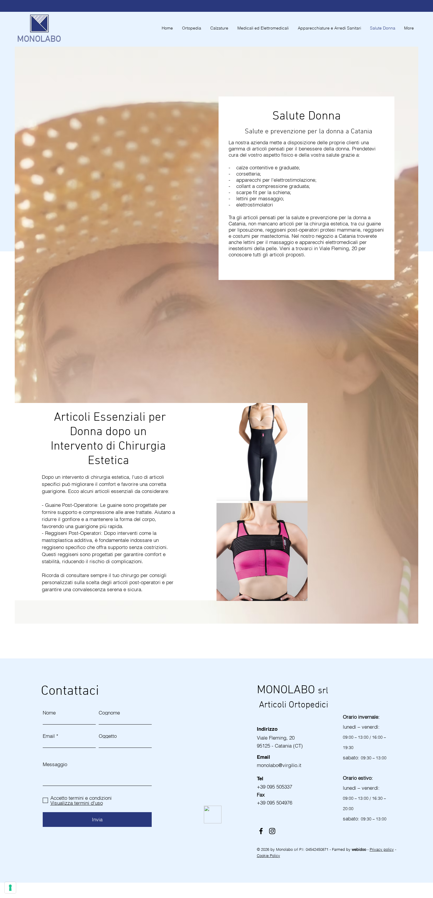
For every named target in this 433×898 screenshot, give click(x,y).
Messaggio (55, 764)
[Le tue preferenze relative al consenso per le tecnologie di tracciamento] (10, 887)
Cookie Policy (268, 855)
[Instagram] (272, 831)
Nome (49, 712)
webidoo (359, 849)
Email (49, 735)
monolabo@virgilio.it (280, 765)
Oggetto (108, 735)
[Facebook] (261, 831)
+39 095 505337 (274, 787)
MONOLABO (39, 39)
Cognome (109, 712)
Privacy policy (382, 849)
